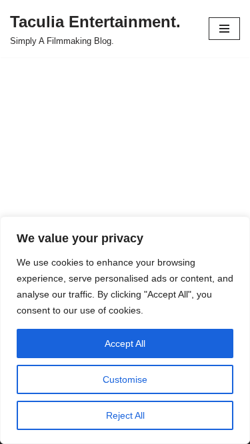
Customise (125, 379)
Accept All (125, 343)
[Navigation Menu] (224, 28)
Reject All (125, 415)
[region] (125, 330)
